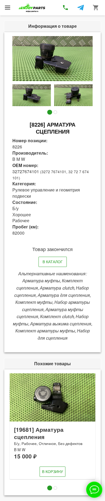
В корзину (52, 471)
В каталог (53, 261)
